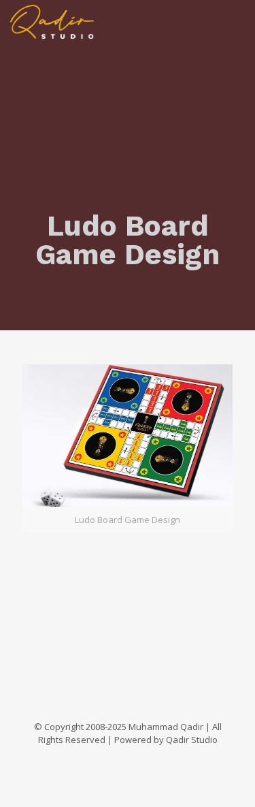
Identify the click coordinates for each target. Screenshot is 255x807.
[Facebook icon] (92, 758)
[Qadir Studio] (52, 20)
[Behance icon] (163, 758)
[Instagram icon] (149, 758)
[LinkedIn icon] (121, 758)
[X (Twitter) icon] (106, 758)
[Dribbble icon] (135, 758)
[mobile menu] (236, 20)
